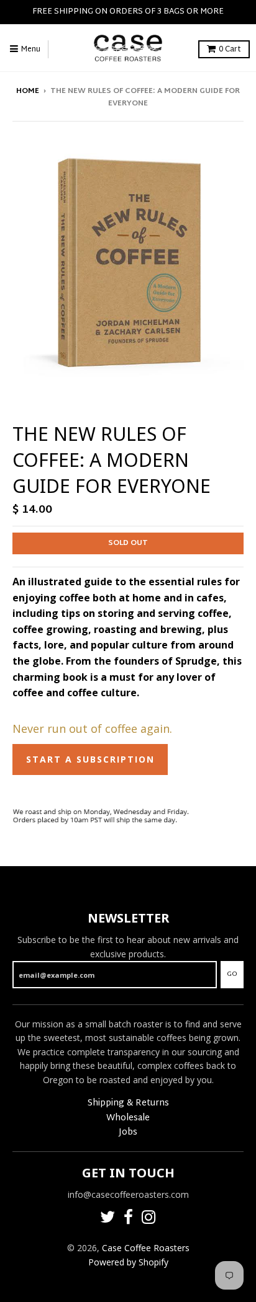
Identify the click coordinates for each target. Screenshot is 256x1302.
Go (232, 974)
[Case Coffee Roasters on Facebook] (128, 1219)
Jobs (128, 1132)
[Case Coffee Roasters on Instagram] (149, 1219)
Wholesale (128, 1118)
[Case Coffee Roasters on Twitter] (107, 1219)
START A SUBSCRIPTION (90, 759)
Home (27, 91)
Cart (230, 49)
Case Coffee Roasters (146, 1248)
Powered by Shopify (128, 1262)
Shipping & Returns (128, 1103)
